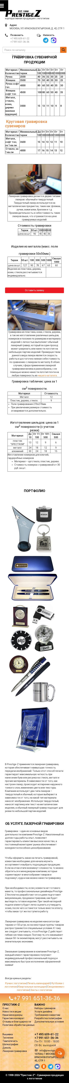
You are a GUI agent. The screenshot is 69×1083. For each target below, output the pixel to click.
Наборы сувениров (44, 1008)
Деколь (7, 1047)
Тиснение (8, 1037)
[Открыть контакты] (60, 1053)
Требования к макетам (47, 1015)
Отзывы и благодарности (17, 1021)
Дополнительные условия (49, 1021)
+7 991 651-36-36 (19, 41)
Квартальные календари (32, 986)
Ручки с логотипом (15, 983)
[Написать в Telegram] (45, 40)
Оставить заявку (34, 290)
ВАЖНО (39, 1004)
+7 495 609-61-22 (19, 38)
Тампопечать (10, 1041)
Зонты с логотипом (41, 990)
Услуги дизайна (43, 1011)
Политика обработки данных (18, 1025)
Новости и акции (12, 1011)
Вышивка (8, 1034)
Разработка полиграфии (48, 1018)
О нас (6, 1008)
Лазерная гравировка (15, 1051)
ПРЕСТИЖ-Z (11, 1004)
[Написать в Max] (53, 40)
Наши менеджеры (12, 1015)
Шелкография (10, 1044)
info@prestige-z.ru (50, 1050)
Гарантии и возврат (13, 1018)
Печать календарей (39, 983)
